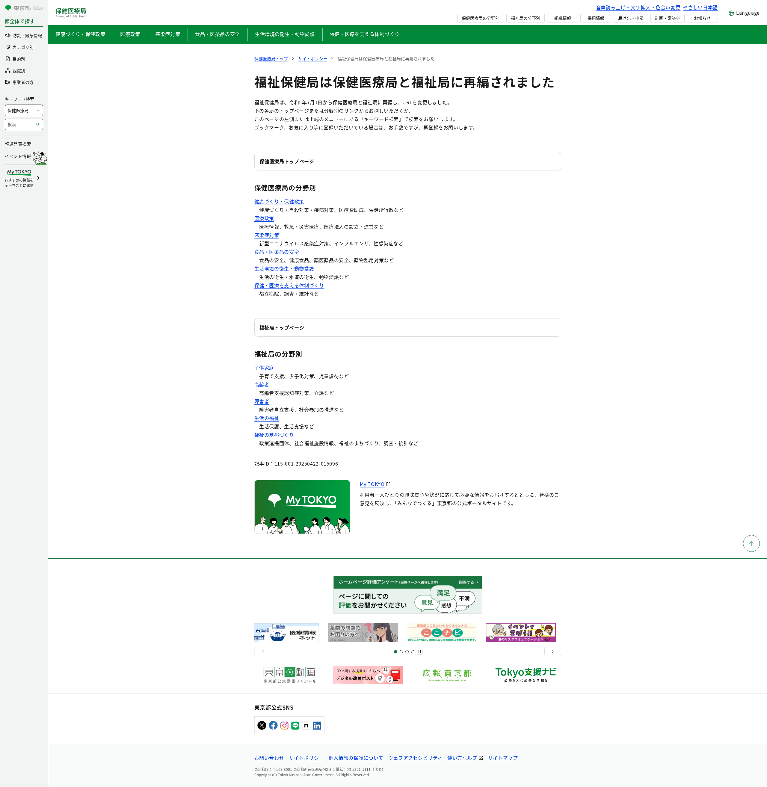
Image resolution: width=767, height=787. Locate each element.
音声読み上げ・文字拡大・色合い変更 (638, 7)
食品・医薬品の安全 (217, 33)
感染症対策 (167, 33)
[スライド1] (395, 651)
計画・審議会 (667, 18)
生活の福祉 (266, 418)
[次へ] (552, 651)
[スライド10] (412, 651)
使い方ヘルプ (462, 757)
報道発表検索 (18, 144)
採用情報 (596, 18)
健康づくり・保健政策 (80, 33)
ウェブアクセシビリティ (415, 757)
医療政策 (130, 33)
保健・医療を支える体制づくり (365, 33)
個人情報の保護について (356, 757)
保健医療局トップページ (286, 161)
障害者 (261, 401)
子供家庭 (264, 367)
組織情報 (562, 18)
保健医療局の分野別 (480, 18)
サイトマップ (503, 757)
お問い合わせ (269, 757)
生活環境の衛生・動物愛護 (285, 33)
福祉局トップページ (281, 327)
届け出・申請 (630, 18)
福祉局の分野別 (525, 18)
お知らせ (702, 18)
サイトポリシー (306, 757)
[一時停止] (420, 652)
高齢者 (261, 384)
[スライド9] (407, 651)
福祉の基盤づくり (274, 434)
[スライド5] (401, 651)
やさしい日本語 (700, 7)
